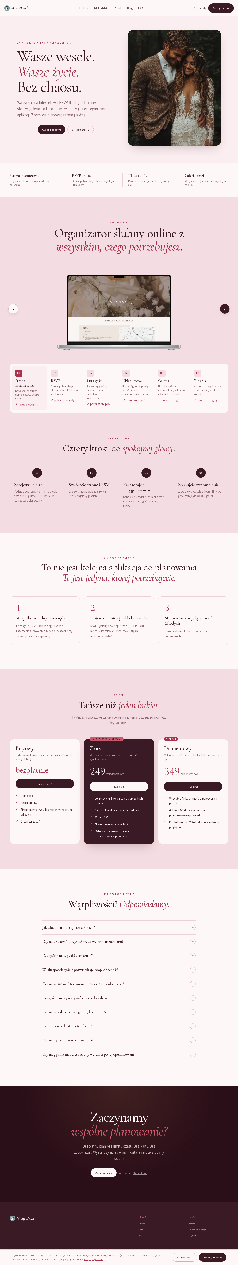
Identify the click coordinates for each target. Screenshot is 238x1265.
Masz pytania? (133, 1173)
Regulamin (193, 1235)
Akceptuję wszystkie (212, 1257)
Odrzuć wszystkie (184, 1257)
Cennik (118, 8)
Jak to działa (101, 8)
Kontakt (192, 1223)
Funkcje (83, 8)
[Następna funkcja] (225, 309)
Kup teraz (119, 786)
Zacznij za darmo (221, 8)
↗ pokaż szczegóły (27, 404)
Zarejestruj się (45, 784)
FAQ (140, 8)
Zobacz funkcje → (80, 130)
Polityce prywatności (93, 1259)
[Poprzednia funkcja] (13, 309)
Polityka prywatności (198, 1229)
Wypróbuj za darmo (51, 130)
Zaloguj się (199, 8)
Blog (130, 8)
